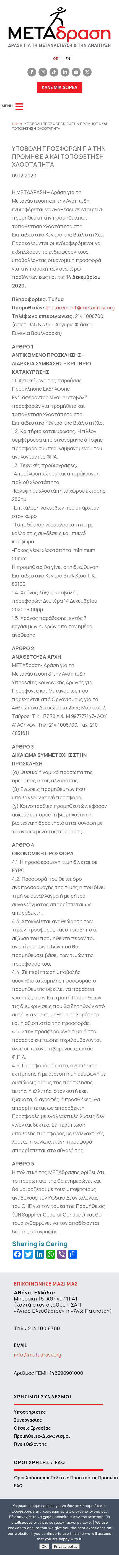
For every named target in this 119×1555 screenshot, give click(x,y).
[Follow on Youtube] (76, 72)
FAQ (18, 1486)
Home (17, 123)
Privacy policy (65, 1546)
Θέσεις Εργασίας (32, 1428)
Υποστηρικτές (30, 1412)
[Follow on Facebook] (31, 72)
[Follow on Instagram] (42, 72)
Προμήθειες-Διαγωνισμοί (42, 1436)
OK (44, 1546)
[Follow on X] (87, 72)
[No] (112, 1527)
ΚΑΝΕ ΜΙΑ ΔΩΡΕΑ (59, 87)
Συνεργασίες (28, 1420)
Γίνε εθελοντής (30, 1444)
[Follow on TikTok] (54, 72)
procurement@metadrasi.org (80, 307)
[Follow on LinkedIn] (65, 72)
